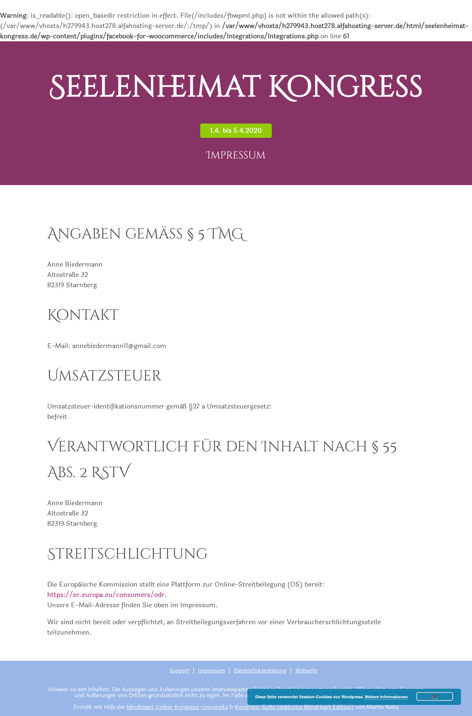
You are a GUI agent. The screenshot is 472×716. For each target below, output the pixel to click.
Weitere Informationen (386, 696)
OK (434, 696)
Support (179, 671)
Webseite (306, 671)
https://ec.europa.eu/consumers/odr (105, 595)
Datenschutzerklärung (260, 671)
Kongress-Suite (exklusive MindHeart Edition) (294, 707)
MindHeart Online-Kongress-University (177, 707)
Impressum (211, 671)
